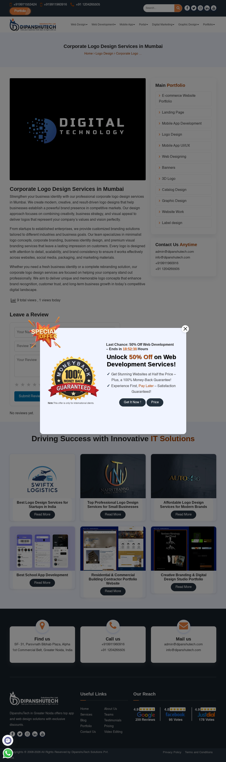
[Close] (185, 329)
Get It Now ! (132, 402)
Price (155, 402)
